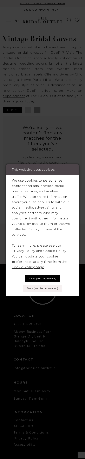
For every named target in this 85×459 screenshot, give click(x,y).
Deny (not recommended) (42, 288)
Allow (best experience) (42, 278)
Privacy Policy (23, 251)
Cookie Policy (54, 251)
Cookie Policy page (28, 267)
